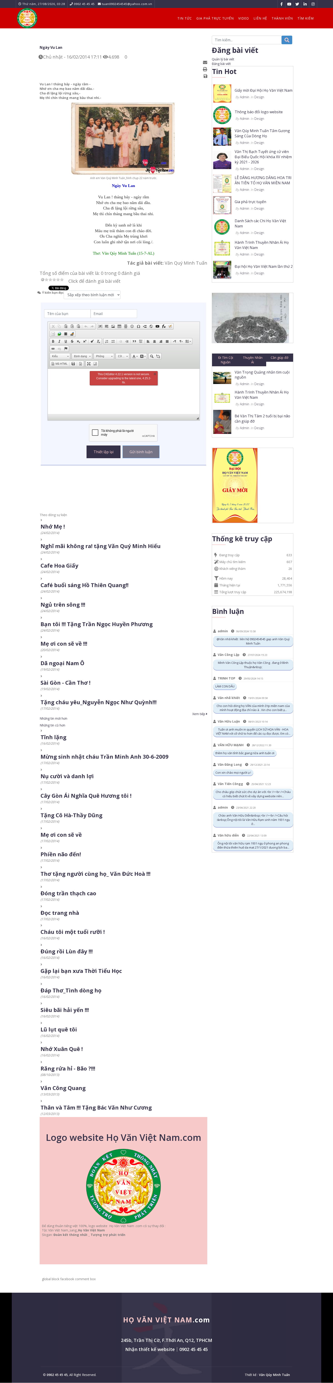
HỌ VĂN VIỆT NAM (166, 1319)
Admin (244, 97)
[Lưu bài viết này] (206, 76)
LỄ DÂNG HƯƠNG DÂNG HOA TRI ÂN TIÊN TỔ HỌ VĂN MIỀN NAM (263, 180)
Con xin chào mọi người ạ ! (233, 772)
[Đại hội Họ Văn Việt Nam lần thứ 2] (222, 269)
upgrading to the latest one (124, 378)
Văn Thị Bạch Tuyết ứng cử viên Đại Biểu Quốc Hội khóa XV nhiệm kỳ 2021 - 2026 (263, 157)
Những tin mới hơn (53, 718)
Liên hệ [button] (260, 18)
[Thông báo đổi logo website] (222, 115)
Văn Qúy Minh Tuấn (274, 1375)
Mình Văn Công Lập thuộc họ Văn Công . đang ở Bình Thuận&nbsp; (253, 665)
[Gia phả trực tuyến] (222, 204)
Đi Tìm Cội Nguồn (225, 359)
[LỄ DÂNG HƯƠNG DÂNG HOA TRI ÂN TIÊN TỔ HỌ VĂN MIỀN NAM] (222, 183)
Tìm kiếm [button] (305, 18)
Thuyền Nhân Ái (253, 359)
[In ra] (205, 69)
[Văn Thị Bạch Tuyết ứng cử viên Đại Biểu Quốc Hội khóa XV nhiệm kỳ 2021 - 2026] (222, 159)
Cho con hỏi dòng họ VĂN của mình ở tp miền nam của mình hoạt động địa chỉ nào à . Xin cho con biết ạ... (253, 708)
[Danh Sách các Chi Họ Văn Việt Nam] (222, 226)
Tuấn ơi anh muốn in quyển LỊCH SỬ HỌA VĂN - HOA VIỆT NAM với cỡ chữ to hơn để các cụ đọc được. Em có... (253, 731)
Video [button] (243, 18)
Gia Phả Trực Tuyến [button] (215, 18)
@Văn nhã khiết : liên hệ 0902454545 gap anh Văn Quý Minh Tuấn (253, 641)
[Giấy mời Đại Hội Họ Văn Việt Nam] (222, 93)
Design (259, 97)
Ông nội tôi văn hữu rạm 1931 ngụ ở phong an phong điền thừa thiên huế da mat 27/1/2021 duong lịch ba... (253, 845)
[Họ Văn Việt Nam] (27, 18)
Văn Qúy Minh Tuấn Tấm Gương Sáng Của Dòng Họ (262, 133)
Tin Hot (224, 71)
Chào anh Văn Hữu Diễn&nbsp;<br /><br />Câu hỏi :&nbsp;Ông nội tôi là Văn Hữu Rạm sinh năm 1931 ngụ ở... (253, 819)
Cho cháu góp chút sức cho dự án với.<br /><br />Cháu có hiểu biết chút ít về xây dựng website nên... (253, 794)
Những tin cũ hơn (52, 725)
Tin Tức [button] (184, 18)
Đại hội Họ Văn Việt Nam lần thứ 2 (264, 266)
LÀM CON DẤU (224, 686)
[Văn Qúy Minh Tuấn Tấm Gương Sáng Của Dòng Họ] (222, 136)
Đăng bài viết (221, 64)
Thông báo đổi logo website (259, 111)
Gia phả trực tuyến (250, 201)
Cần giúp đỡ (279, 357)
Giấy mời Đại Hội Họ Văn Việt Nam (263, 90)
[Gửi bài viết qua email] (205, 62)
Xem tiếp (199, 714)
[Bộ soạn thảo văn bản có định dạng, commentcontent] (124, 391)
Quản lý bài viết (223, 59)
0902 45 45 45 (84, 4)
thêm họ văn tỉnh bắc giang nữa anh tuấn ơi (244, 753)
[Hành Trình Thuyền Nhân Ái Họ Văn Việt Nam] (222, 248)
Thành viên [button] (282, 18)
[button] (53, 326)
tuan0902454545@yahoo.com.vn (127, 4)
